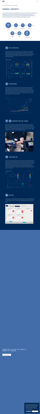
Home (3, 5)
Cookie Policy (32, 407)
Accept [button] (35, 411)
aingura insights (15, 5)
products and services (8, 5)
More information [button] (29, 409)
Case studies (6, 354)
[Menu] (37, 1)
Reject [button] (29, 411)
